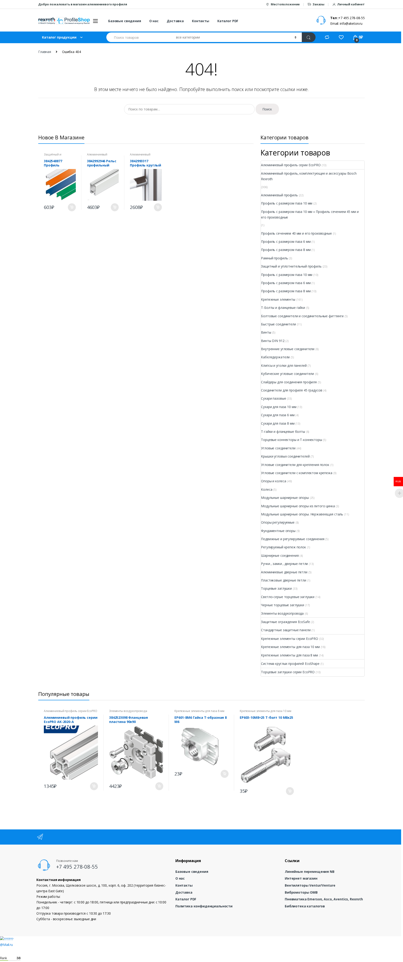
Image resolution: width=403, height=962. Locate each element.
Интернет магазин (301, 878)
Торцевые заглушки (276, 588)
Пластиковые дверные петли (283, 580)
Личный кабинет (351, 4)
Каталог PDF (227, 21)
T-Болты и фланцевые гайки (283, 307)
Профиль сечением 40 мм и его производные (296, 233)
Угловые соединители (278, 448)
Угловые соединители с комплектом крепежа (296, 473)
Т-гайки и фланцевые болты (283, 431)
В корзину (71, 207)
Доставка (175, 21)
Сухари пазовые (273, 398)
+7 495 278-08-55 (77, 866)
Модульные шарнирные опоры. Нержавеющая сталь (302, 514)
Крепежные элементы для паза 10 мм (290, 647)
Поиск (267, 109)
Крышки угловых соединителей (285, 456)
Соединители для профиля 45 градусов (291, 390)
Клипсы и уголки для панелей (283, 365)
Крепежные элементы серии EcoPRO (289, 638)
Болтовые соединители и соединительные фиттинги (302, 316)
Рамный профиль (274, 258)
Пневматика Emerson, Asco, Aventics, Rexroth (324, 899)
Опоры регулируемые (277, 522)
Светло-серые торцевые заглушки (287, 597)
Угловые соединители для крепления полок (295, 464)
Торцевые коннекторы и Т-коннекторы (291, 439)
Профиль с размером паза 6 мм (285, 241)
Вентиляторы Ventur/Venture (310, 885)
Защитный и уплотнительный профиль (291, 266)
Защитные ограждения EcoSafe (285, 622)
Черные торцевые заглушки (282, 605)
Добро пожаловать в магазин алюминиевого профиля (82, 4)
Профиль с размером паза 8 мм (285, 249)
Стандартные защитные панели (285, 630)
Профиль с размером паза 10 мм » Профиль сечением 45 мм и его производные (309, 214)
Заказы (318, 4)
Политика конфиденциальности (204, 906)
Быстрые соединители (278, 324)
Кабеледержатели (275, 357)
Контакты (200, 21)
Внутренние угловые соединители (287, 349)
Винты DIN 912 (272, 340)
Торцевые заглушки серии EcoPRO (288, 672)
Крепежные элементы (278, 299)
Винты (266, 332)
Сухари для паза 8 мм (277, 423)
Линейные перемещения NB (309, 871)
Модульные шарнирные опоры (285, 497)
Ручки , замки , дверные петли (284, 563)
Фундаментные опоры (278, 531)
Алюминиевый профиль (97, 155)
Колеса (266, 489)
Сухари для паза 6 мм (277, 415)
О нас (154, 21)
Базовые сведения (124, 21)
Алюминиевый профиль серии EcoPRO (291, 165)
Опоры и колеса (273, 481)
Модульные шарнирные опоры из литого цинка (298, 506)
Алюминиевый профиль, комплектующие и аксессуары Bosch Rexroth (309, 176)
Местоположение (285, 4)
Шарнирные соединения (280, 555)
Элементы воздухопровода (282, 613)
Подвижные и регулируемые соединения (292, 539)
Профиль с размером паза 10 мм (286, 203)
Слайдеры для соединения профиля (289, 382)
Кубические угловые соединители (287, 373)
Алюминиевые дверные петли (284, 572)
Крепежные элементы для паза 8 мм (289, 655)
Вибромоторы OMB (301, 892)
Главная (44, 51)
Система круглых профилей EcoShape (290, 663)
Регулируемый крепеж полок (283, 547)
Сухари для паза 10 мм (278, 407)
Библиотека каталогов (305, 906)
